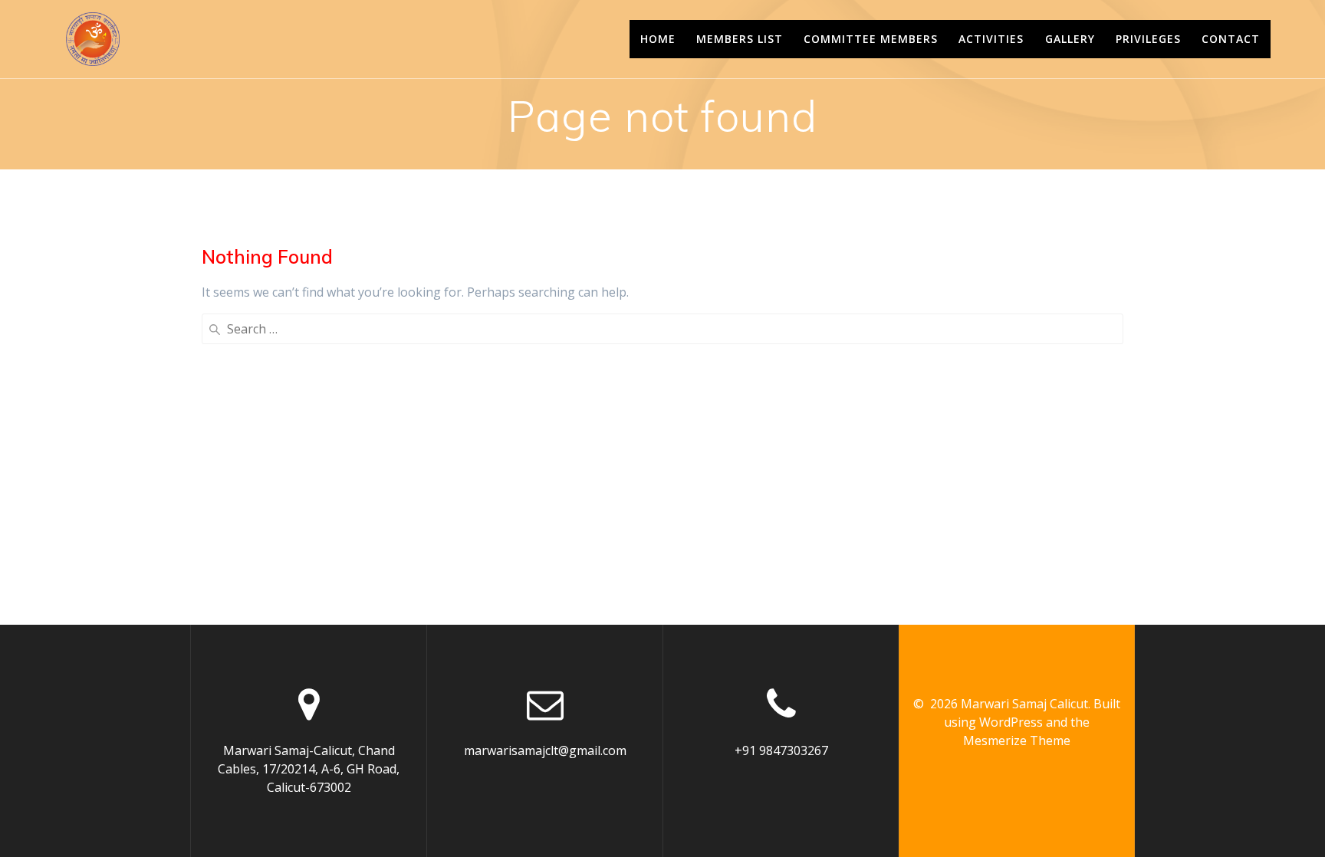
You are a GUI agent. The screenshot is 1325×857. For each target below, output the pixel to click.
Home (658, 38)
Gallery (1070, 38)
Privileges (1148, 38)
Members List (739, 38)
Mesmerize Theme (1016, 740)
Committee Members (871, 38)
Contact (1231, 38)
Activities (991, 38)
